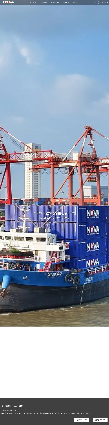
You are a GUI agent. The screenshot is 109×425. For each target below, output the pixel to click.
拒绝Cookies (100, 420)
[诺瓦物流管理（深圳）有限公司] (8, 2)
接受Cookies (82, 420)
